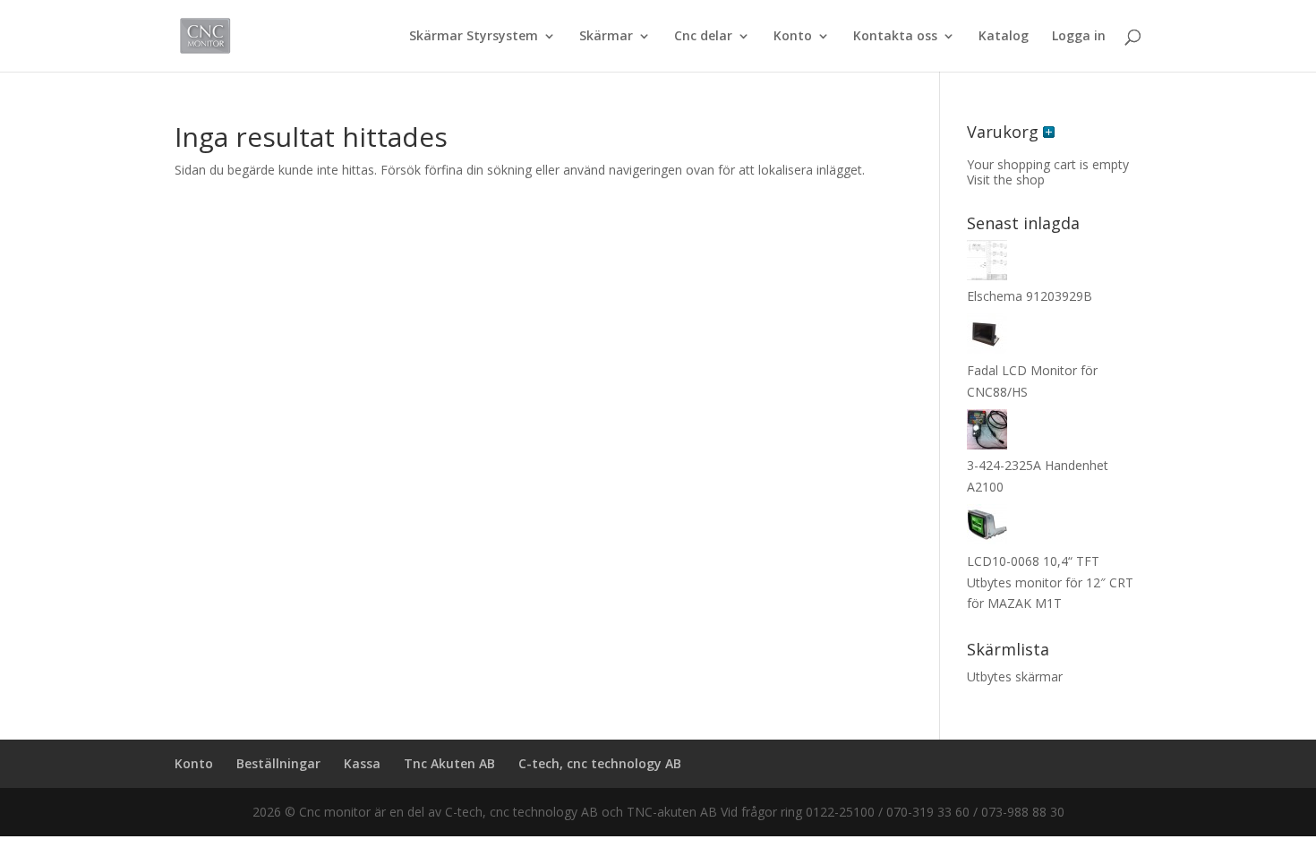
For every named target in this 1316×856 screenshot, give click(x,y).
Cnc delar (703, 37)
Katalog (1003, 37)
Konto (792, 37)
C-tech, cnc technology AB (599, 763)
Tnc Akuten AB (449, 763)
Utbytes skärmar (1015, 676)
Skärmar (606, 37)
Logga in (1079, 37)
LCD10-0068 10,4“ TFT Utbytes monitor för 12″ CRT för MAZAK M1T (1050, 582)
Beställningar (278, 763)
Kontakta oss (895, 37)
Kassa (362, 763)
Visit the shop (1006, 179)
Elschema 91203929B (1029, 295)
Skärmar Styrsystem (473, 37)
